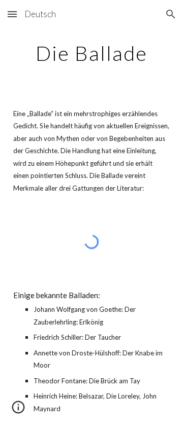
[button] (12, 14)
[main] (91, 53)
